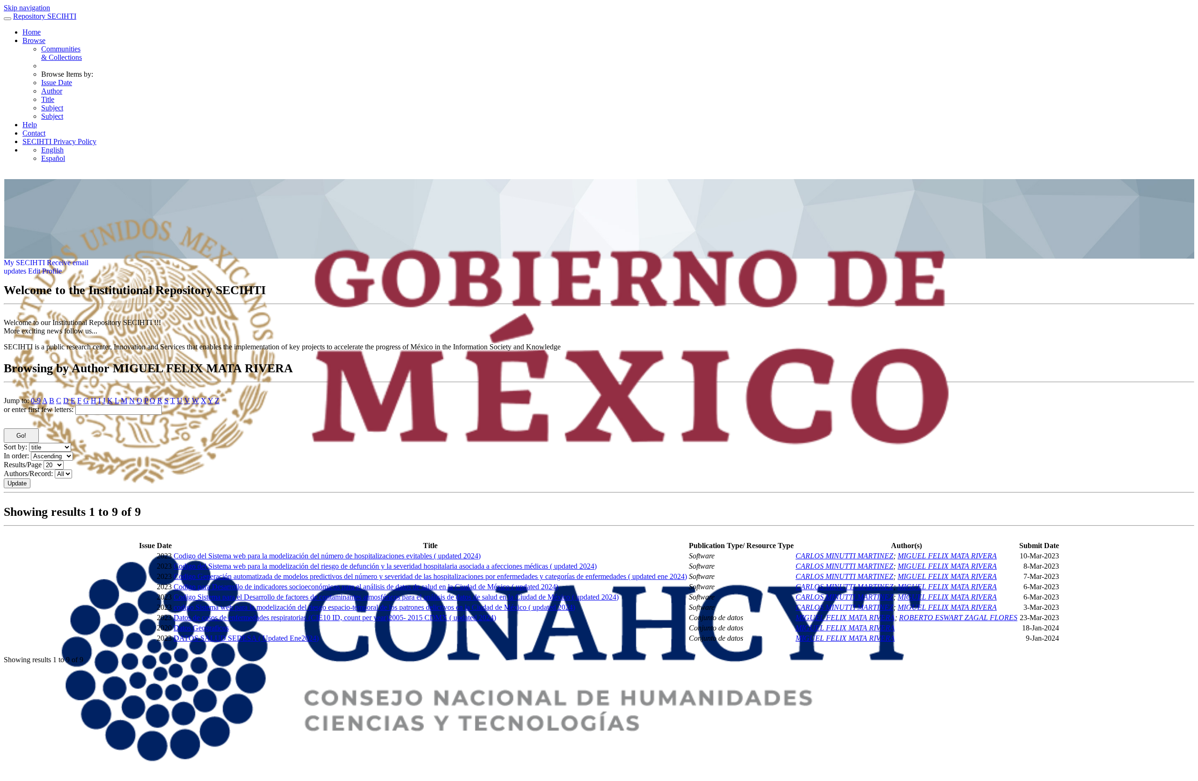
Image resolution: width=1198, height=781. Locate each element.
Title (47, 99)
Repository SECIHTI (44, 16)
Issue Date (56, 83)
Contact (33, 133)
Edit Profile (45, 271)
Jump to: (16, 401)
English (52, 150)
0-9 (36, 401)
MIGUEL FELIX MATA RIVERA (947, 556)
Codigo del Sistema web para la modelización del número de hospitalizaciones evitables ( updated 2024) (327, 556)
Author (51, 91)
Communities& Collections (61, 53)
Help (29, 125)
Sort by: (15, 447)
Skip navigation (27, 8)
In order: (16, 456)
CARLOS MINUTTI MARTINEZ (844, 556)
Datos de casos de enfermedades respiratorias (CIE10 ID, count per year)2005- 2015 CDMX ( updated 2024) (335, 618)
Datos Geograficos (201, 628)
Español (53, 158)
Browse (33, 40)
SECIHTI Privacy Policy (59, 141)
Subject (52, 108)
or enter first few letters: (38, 409)
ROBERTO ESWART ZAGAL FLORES (958, 618)
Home (31, 32)
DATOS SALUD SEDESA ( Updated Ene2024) (246, 638)
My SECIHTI (24, 263)
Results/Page (23, 465)
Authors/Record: (28, 473)
